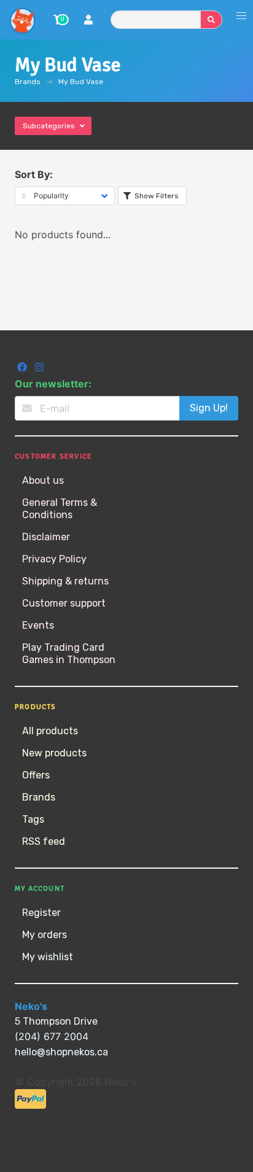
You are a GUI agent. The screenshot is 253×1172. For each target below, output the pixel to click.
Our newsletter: (53, 384)
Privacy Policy (54, 559)
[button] (241, 16)
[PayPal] (30, 1105)
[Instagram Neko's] (39, 368)
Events (38, 625)
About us (43, 480)
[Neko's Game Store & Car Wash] (22, 19)
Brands (28, 81)
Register (41, 912)
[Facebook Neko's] (23, 368)
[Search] (211, 19)
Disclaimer (46, 537)
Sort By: (34, 174)
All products (50, 731)
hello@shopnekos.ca (61, 1052)
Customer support (64, 603)
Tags (33, 819)
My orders (44, 935)
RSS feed (43, 841)
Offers (36, 775)
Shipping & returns (65, 581)
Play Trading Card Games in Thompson (68, 654)
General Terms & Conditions (59, 509)
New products (54, 753)
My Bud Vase (80, 81)
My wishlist (47, 957)
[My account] (88, 21)
